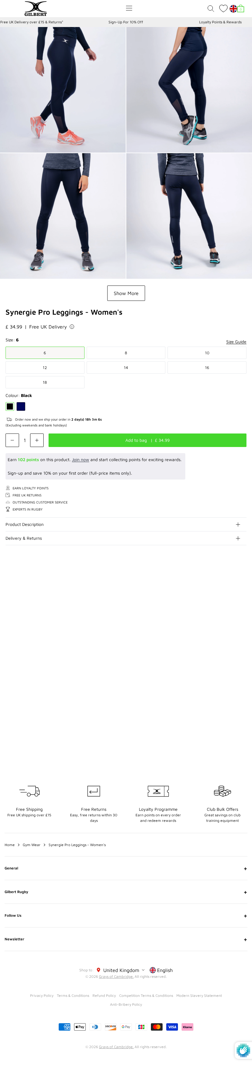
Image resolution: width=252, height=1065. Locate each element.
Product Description (25, 524)
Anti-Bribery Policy (126, 1004)
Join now (80, 459)
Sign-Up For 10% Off (125, 22)
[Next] (242, 589)
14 (126, 367)
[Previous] (230, 589)
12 (45, 367)
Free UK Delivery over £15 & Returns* (31, 22)
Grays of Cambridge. (116, 976)
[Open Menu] (129, 8)
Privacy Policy (41, 995)
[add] (37, 440)
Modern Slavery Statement (199, 995)
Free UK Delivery (48, 326)
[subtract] (12, 440)
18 (45, 382)
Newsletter (126, 939)
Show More (126, 293)
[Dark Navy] (21, 406)
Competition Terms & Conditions (146, 995)
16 (207, 367)
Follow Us (126, 915)
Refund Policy (104, 995)
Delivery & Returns (24, 538)
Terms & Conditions (73, 995)
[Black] (10, 406)
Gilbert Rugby (126, 892)
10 (207, 352)
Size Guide (236, 341)
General (126, 868)
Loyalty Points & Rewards (220, 22)
